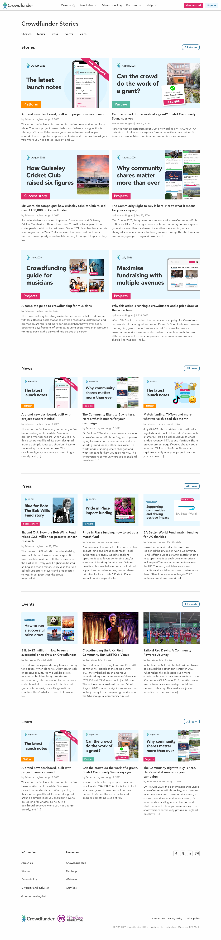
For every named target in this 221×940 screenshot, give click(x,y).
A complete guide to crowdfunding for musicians (56, 306)
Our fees (71, 887)
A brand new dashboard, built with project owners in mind (63, 114)
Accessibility (29, 879)
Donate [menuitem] (66, 5)
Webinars (72, 879)
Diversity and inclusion (35, 887)
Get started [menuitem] (193, 5)
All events (191, 604)
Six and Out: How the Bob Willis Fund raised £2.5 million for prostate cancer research (49, 536)
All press (191, 486)
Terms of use (158, 918)
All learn (191, 721)
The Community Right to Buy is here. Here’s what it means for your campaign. (109, 418)
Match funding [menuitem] (112, 5)
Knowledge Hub (76, 862)
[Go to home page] (18, 5)
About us (27, 862)
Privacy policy (174, 918)
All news (191, 368)
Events (68, 34)
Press (54, 34)
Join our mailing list (33, 896)
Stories (26, 34)
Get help (71, 871)
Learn (83, 34)
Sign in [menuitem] (211, 5)
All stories (190, 47)
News (41, 34)
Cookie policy (192, 918)
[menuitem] (88, 5)
